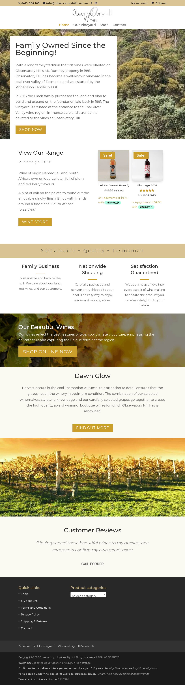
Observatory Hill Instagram (36, 646)
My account (139, 3)
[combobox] (88, 594)
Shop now (30, 130)
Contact (119, 25)
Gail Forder (92, 564)
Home (64, 25)
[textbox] (88, 596)
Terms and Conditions (36, 607)
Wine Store (35, 222)
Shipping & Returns (34, 621)
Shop (104, 25)
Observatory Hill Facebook (76, 646)
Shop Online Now (47, 351)
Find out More (92, 428)
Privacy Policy (30, 614)
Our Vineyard (84, 25)
